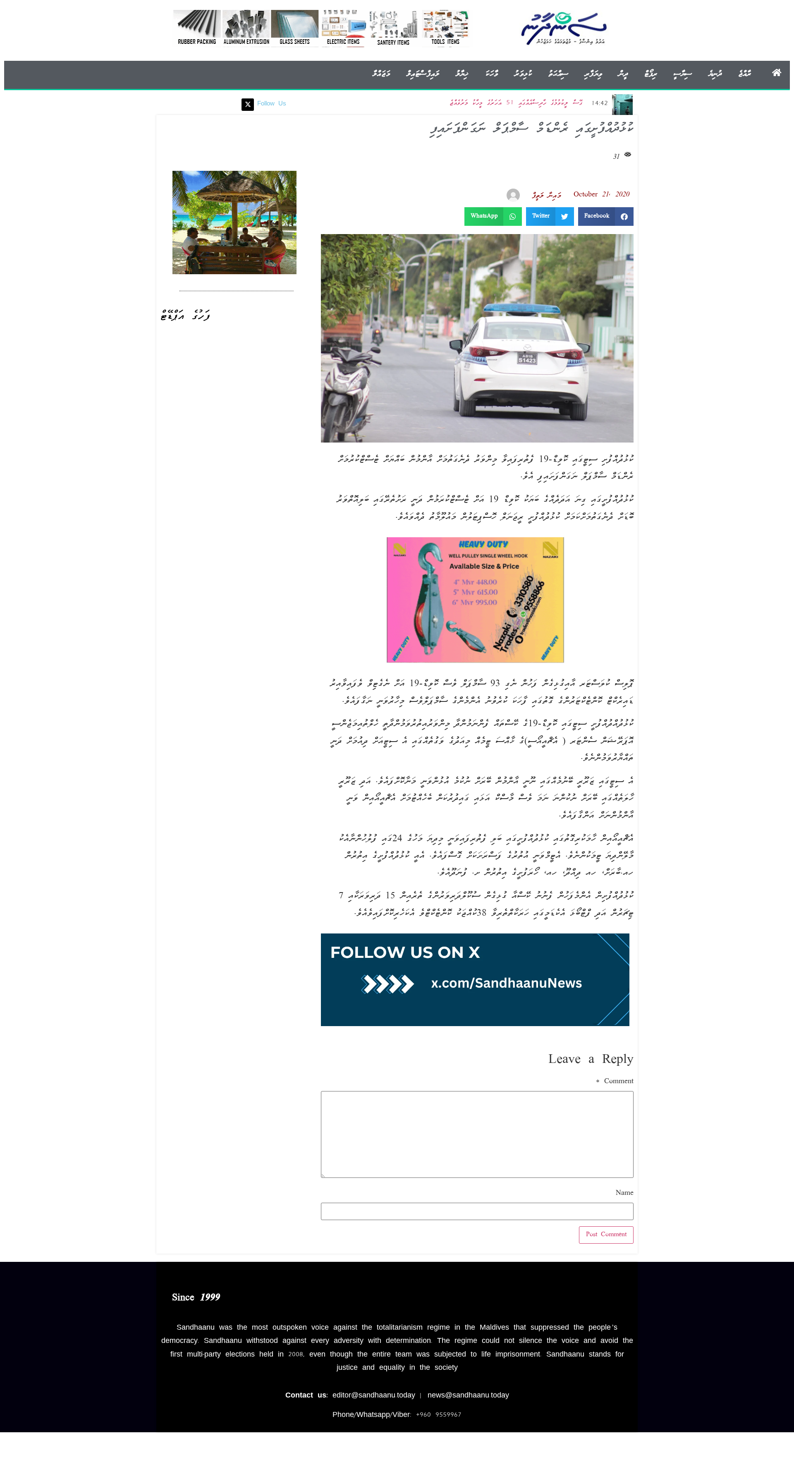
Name (625, 1193)
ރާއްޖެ (744, 74)
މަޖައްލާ (381, 74)
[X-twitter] (248, 104)
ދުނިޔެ (715, 74)
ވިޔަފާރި (593, 74)
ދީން (623, 74)
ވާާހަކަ (491, 74)
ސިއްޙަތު (558, 74)
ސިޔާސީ (683, 74)
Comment (615, 1082)
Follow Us (271, 104)
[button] (606, 216)
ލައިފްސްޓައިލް (423, 74)
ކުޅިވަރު (523, 74)
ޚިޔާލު (462, 74)
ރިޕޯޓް (650, 74)
